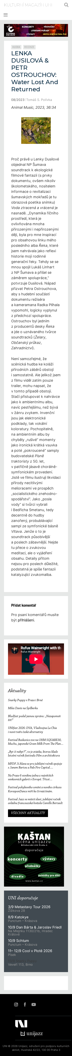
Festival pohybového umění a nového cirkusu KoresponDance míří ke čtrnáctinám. (35, 789)
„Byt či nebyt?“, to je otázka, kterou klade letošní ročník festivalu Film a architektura (34, 753)
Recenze (29, 47)
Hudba (16, 47)
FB (24, 1004)
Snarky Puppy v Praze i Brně (25, 700)
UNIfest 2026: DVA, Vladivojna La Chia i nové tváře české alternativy (32, 730)
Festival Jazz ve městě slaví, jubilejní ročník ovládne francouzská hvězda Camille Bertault (35, 801)
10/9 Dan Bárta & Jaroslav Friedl (35, 927)
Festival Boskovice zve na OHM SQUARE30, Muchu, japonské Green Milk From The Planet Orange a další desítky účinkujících (35, 742)
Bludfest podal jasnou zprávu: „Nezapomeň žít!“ (34, 718)
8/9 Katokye (18, 917)
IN (16, 1004)
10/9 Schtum (18, 941)
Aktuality (17, 691)
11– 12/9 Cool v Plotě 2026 (30, 951)
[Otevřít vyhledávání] (66, 5)
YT (33, 1004)
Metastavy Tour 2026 (29, 907)
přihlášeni (26, 620)
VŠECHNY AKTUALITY (28, 813)
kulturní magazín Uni (28, 5)
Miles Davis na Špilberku (23, 708)
